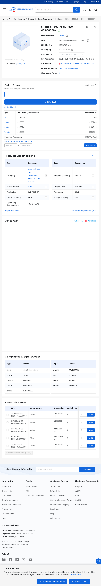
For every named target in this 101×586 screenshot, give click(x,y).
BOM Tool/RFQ (32, 486)
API (67, 2)
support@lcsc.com (16, 537)
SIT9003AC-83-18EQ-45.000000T (18, 445)
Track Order (55, 486)
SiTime (61, 35)
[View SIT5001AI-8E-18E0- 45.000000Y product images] (21, 41)
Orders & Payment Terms (61, 500)
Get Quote (90, 145)
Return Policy (55, 491)
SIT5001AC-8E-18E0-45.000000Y (18, 430)
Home (4, 19)
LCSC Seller (6, 495)
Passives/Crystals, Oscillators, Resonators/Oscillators (34, 175)
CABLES (78, 500)
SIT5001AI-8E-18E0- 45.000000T (19, 414)
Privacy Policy (8, 509)
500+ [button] (6, 127)
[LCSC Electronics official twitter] (24, 560)
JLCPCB (78, 491)
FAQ (52, 513)
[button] (4, 9)
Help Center (55, 518)
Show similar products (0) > (84, 210)
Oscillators (59, 19)
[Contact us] (98, 561)
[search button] (76, 10)
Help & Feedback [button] (12, 210)
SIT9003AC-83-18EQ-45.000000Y (18, 437)
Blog (4, 518)
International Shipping (59, 504)
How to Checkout (57, 495)
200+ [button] (6, 122)
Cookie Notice (8, 513)
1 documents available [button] (68, 68)
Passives (21, 19)
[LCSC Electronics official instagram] (4, 560)
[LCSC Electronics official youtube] (30, 560)
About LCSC (7, 486)
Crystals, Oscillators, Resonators (40, 19)
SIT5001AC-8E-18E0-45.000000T (18, 422)
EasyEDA (78, 486)
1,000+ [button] (7, 132)
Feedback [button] (54, 509)
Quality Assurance (10, 500)
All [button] (92, 156)
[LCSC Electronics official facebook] (10, 560)
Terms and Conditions (11, 504)
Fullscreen (78, 221)
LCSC (77, 495)
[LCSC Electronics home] (21, 9)
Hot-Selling (48, 2)
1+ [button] (5, 117)
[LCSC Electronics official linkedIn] (17, 560)
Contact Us (95, 2)
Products (12, 19)
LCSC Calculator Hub (35, 495)
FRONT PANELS (81, 504)
